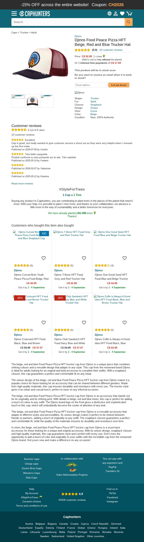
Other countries (95, 536)
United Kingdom (75, 536)
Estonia (50, 527)
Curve (93, 111)
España (39, 527)
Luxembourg (49, 532)
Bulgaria (52, 523)
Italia (122, 527)
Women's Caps (31, 473)
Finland (61, 527)
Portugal (82, 532)
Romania (95, 532)
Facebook (112, 497)
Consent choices (31, 501)
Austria (29, 523)
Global (81, 527)
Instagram (112, 501)
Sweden (44, 536)
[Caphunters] (45, 13)
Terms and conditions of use (31, 505)
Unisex (94, 107)
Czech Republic (100, 523)
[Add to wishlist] (43, 258)
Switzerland (57, 536)
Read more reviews (22, 183)
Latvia (24, 532)
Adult (34, 32)
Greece (91, 527)
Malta (62, 532)
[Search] (129, 22)
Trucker (24, 32)
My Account (31, 493)
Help (31, 489)
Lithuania (35, 532)
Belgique (40, 523)
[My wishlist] (122, 13)
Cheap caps (31, 463)
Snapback (96, 104)
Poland (71, 532)
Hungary (102, 527)
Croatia (74, 523)
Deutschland (25, 527)
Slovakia (106, 532)
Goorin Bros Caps (32, 468)
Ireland (114, 527)
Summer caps (31, 459)
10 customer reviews (110, 49)
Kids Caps (31, 477)
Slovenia (118, 532)
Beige (93, 114)
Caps (14, 32)
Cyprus (85, 523)
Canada (63, 523)
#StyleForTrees (30, 497)
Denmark (116, 523)
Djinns (78, 36)
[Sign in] (116, 13)
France (71, 527)
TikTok (112, 493)
